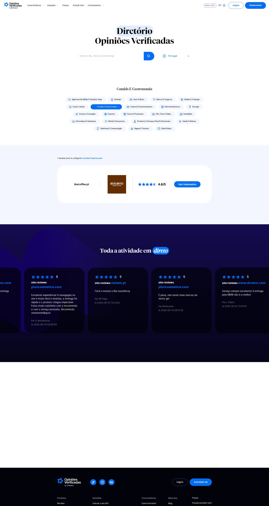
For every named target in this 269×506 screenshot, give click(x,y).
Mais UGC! (210, 5)
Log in (236, 5)
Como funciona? (149, 503)
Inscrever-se (200, 482)
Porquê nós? (78, 5)
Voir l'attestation (187, 184)
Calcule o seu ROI (100, 503)
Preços (65, 5)
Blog (170, 503)
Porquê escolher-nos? (202, 503)
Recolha (60, 503)
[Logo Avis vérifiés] (13, 5)
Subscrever (255, 5)
